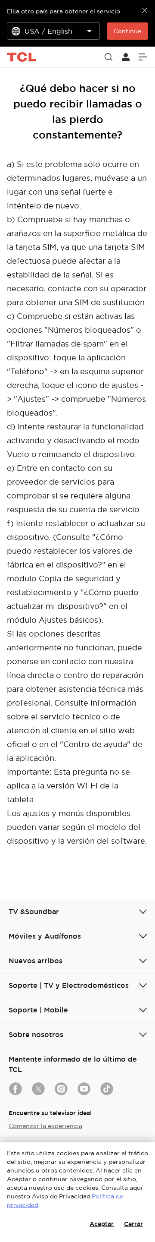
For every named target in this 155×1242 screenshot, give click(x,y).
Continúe (127, 31)
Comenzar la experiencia (45, 1126)
